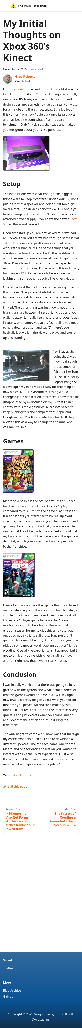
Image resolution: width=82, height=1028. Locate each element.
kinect (16, 775)
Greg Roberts (25, 76)
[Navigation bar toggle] (6, 6)
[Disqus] (41, 897)
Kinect (20, 89)
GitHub (8, 996)
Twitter (8, 968)
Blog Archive (12, 990)
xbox (27, 775)
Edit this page (17, 786)
